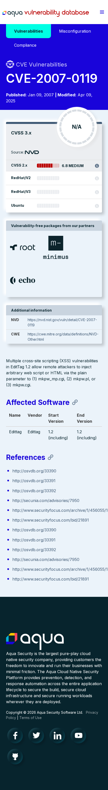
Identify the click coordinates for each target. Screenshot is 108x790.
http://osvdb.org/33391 (34, 480)
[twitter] (37, 736)
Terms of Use (30, 717)
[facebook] (16, 736)
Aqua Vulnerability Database (46, 13)
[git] (16, 757)
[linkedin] (58, 736)
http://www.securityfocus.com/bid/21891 (50, 520)
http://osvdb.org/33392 (34, 490)
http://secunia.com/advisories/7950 (45, 500)
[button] (102, 12)
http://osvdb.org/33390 (34, 470)
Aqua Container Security (35, 642)
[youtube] (79, 736)
